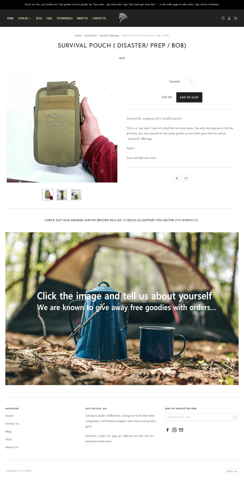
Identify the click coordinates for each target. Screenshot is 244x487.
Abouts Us (11, 447)
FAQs (49, 18)
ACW (122, 58)
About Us (82, 18)
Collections (90, 36)
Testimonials (65, 18)
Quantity (175, 81)
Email (186, 178)
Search (9, 415)
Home (10, 18)
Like (177, 178)
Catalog (23, 18)
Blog (39, 18)
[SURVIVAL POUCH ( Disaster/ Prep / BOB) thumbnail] (47, 194)
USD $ (230, 471)
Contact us (12, 423)
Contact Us (99, 18)
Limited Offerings (109, 36)
